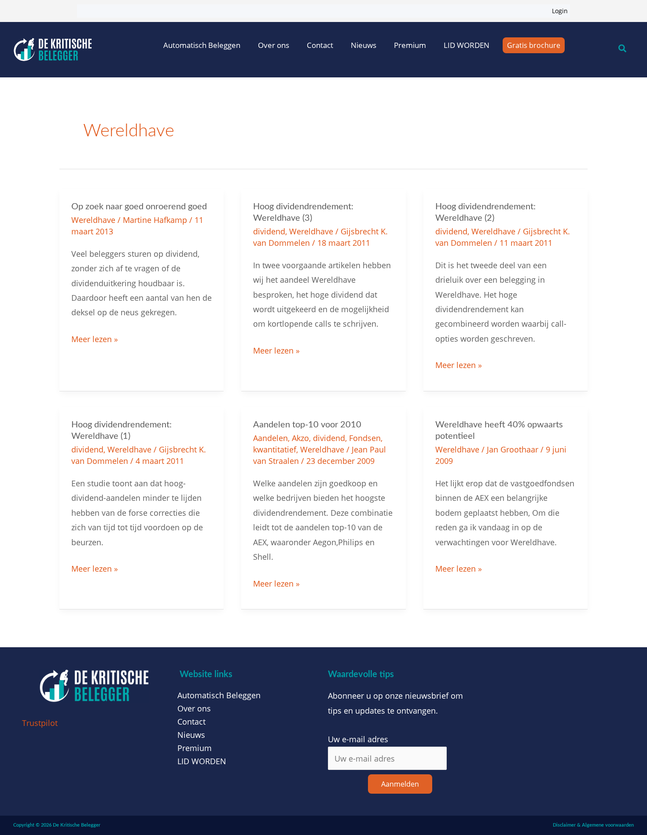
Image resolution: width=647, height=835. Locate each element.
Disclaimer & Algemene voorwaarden (593, 825)
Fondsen (365, 438)
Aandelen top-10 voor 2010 (307, 424)
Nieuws (363, 45)
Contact (320, 45)
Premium (410, 45)
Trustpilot (40, 723)
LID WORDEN (466, 45)
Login (560, 11)
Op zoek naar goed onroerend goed (139, 206)
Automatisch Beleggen (201, 45)
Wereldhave (93, 220)
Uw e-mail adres (358, 739)
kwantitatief (274, 449)
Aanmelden (400, 784)
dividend (269, 231)
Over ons (273, 45)
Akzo (300, 438)
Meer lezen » (94, 338)
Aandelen (270, 438)
